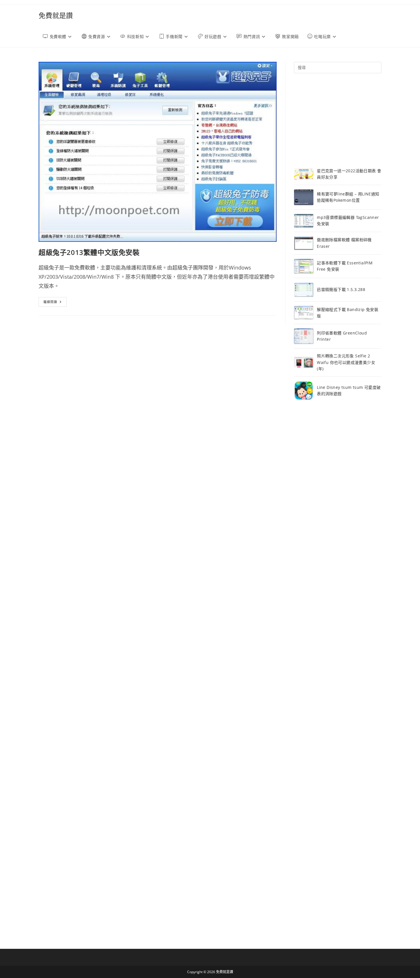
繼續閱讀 (55, 303)
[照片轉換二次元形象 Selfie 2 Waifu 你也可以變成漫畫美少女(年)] (303, 362)
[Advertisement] (337, 120)
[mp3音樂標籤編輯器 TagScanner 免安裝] (303, 221)
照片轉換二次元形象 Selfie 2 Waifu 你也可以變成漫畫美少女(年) (346, 362)
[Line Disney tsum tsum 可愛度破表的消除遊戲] (303, 390)
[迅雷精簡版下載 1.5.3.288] (303, 289)
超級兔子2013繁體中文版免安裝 (89, 252)
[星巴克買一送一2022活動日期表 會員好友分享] (303, 174)
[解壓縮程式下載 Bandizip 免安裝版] (303, 313)
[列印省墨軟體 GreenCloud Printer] (303, 336)
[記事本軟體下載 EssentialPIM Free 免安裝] (303, 266)
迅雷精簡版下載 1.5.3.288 (341, 289)
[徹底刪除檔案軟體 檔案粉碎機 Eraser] (303, 243)
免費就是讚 (56, 15)
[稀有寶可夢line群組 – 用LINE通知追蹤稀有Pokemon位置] (303, 197)
